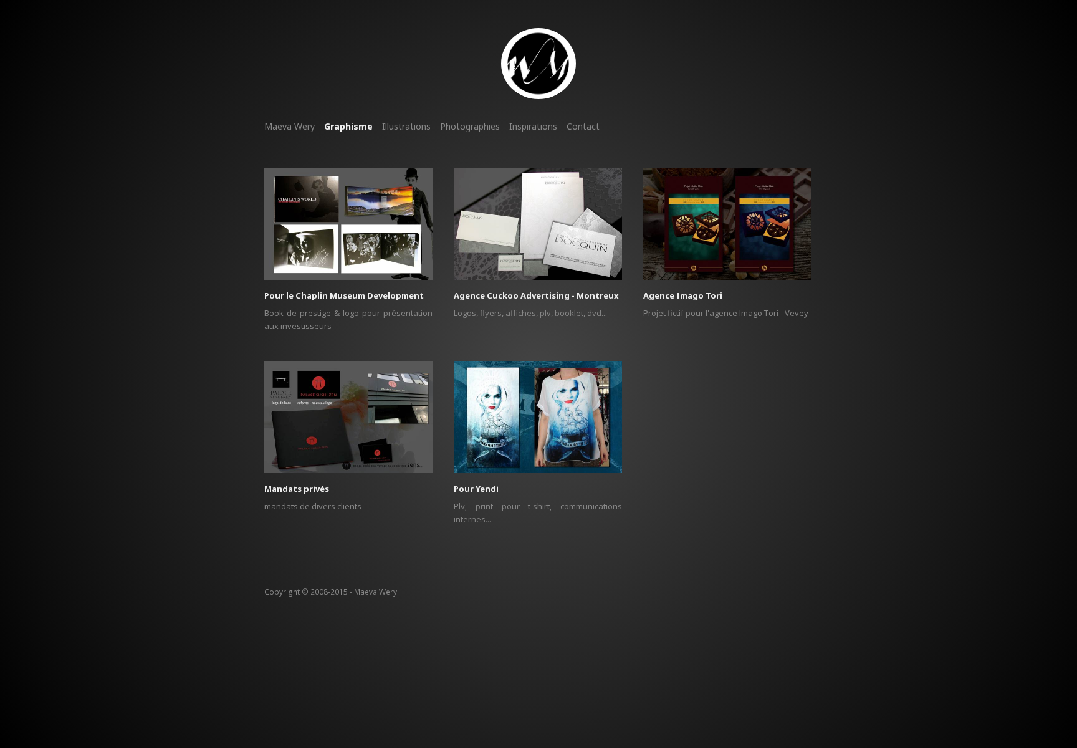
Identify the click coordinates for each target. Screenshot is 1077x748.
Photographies (470, 126)
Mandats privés (296, 488)
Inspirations (533, 126)
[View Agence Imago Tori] (727, 228)
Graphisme (348, 126)
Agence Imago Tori (682, 295)
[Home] (538, 63)
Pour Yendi (476, 488)
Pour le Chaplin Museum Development (344, 295)
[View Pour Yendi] (538, 421)
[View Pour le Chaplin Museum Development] (348, 228)
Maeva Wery (289, 126)
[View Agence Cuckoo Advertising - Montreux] (538, 228)
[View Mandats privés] (348, 421)
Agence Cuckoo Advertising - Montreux (536, 295)
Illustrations (406, 126)
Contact (583, 126)
